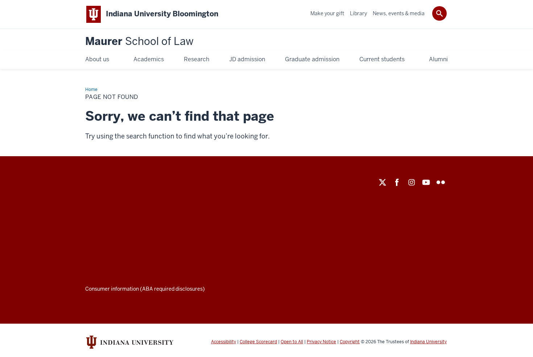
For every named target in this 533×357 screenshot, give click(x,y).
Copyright (350, 342)
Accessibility (223, 342)
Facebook (397, 182)
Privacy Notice (321, 342)
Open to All (292, 342)
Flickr (440, 182)
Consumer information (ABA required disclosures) (145, 289)
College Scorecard (258, 342)
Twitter (382, 182)
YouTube (426, 182)
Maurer (139, 41)
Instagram (411, 182)
